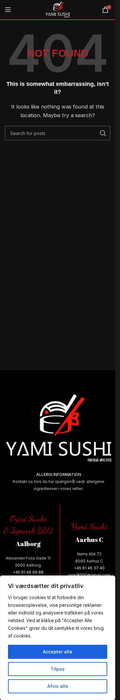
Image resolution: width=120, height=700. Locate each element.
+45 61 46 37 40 (89, 568)
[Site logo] (57, 9)
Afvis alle (57, 686)
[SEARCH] (103, 133)
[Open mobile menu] (8, 9)
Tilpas (58, 669)
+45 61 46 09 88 (28, 572)
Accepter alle (57, 651)
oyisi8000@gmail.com (89, 575)
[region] (57, 638)
